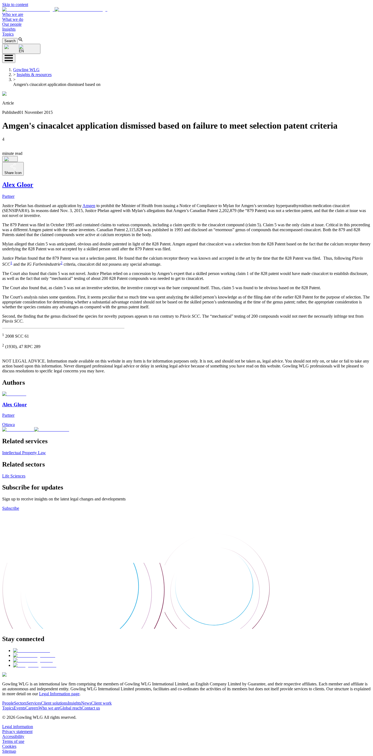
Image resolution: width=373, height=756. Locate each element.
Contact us (91, 708)
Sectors (20, 703)
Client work (101, 703)
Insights (9, 29)
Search (10, 41)
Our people (12, 24)
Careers (32, 708)
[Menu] (8, 58)
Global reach (71, 708)
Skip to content (15, 4)
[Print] (10, 159)
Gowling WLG (26, 69)
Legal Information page (59, 693)
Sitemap (9, 751)
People (8, 703)
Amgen (88, 205)
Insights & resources (34, 74)
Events (19, 708)
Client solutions (54, 703)
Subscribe (10, 508)
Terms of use (13, 741)
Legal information (17, 726)
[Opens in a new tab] (31, 650)
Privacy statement (17, 731)
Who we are (12, 14)
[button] (54, 9)
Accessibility (13, 736)
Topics (8, 34)
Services (33, 703)
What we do (12, 19)
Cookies (9, 746)
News (86, 703)
